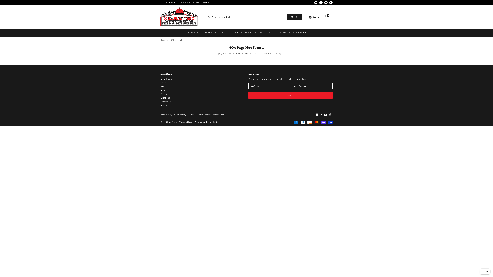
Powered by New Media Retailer (208, 122)
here (257, 53)
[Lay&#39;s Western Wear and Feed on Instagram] (321, 114)
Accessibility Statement (215, 114)
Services (224, 32)
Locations (165, 97)
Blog (261, 32)
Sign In (316, 17)
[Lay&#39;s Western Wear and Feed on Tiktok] (330, 114)
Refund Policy (180, 114)
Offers (163, 82)
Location (271, 32)
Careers (164, 94)
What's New (299, 32)
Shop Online (191, 32)
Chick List (237, 32)
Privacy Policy (166, 114)
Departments (208, 32)
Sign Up (290, 95)
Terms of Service (195, 114)
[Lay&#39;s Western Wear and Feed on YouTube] (325, 114)
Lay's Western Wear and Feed (179, 122)
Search (296, 17)
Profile (163, 105)
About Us (249, 32)
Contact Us (284, 32)
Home (162, 40)
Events (163, 86)
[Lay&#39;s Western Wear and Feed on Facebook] (317, 114)
